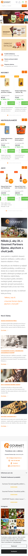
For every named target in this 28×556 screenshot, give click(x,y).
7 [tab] (14, 210)
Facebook (15, 463)
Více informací (17, 542)
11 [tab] (20, 210)
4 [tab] (10, 210)
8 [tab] (17, 115)
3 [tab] (10, 115)
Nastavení (14, 546)
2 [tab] (7, 210)
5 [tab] (13, 115)
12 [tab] (21, 210)
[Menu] (26, 2)
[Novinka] (7, 82)
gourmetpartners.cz (15, 466)
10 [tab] (20, 115)
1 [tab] (7, 115)
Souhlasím (14, 551)
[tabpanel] (7, 94)
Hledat (24, 5)
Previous (23, 72)
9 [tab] (17, 210)
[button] (1, 16)
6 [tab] (14, 115)
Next (26, 72)
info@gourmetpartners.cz (15, 458)
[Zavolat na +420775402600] (17, 2)
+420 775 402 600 (15, 460)
